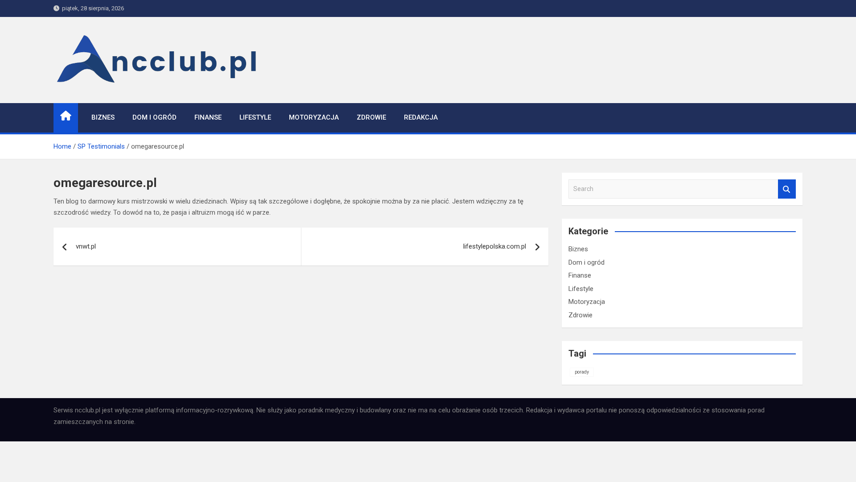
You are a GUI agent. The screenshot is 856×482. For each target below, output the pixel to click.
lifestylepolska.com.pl (494, 246)
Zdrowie (371, 117)
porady (582, 372)
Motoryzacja (314, 117)
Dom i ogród (154, 117)
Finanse (208, 117)
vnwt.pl (86, 246)
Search (787, 189)
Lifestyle (255, 117)
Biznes (103, 117)
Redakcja (421, 117)
